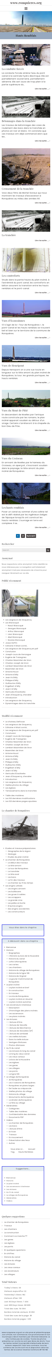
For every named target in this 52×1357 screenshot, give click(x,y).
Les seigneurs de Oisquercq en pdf (21, 648)
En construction (16, 990)
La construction (11, 1232)
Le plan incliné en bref (19, 987)
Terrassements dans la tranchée (21, 791)
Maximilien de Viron (14, 669)
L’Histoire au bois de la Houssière (24, 956)
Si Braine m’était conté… (16, 646)
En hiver (12, 1131)
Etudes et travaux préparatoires (20, 848)
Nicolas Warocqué (16, 640)
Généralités (11, 1106)
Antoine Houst (12, 672)
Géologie (12, 854)
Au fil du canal (13, 1048)
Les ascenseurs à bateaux (18, 1005)
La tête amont (14, 865)
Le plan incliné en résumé (21, 999)
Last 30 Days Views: (13, 1301)
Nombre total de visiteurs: (16, 1312)
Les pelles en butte (16, 903)
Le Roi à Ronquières (18, 961)
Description (14, 1008)
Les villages (14, 1068)
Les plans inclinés (17, 1016)
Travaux (13, 1134)
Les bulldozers (14, 891)
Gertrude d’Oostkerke (15, 692)
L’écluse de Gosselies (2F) (21, 1031)
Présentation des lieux (19, 1140)
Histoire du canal (17, 959)
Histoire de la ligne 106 (19, 973)
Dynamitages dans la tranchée (20, 703)
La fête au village (17, 1103)
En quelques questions (15, 1250)
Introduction (11, 697)
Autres (12, 1143)
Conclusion (10, 651)
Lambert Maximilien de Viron (18, 666)
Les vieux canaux (17, 1057)
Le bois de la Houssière (19, 1059)
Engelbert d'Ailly (12, 686)
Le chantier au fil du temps (20, 883)
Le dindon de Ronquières (20, 1100)
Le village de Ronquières (17, 1077)
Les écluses (11, 1019)
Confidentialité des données (22, 1114)
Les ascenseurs (16, 1013)
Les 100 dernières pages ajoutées (21, 801)
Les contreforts (11, 275)
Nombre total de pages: (15, 1319)
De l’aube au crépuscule (20, 1088)
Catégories (14, 1108)
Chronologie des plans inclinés (23, 1010)
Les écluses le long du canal (22, 1051)
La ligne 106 (14, 1074)
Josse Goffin (11, 643)
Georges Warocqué (17, 628)
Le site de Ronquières (19, 996)
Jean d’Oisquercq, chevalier (18, 695)
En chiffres (9, 1253)
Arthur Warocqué (16, 631)
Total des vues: (11, 1308)
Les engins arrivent (17, 888)
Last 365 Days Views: (14, 1305)
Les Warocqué (12, 623)
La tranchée (9, 235)
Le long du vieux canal (19, 1054)
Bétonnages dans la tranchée (19, 121)
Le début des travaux (18, 863)
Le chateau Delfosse (15, 721)
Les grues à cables (16, 894)
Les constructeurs (16, 912)
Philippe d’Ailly (11, 680)
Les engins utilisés (13, 886)
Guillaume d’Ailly (13, 683)
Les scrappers (14, 897)
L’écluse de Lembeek (18, 1033)
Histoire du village (17, 1094)
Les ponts (13, 1071)
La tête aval (13, 874)
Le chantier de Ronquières (17, 860)
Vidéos (9, 1120)
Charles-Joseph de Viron (17, 663)
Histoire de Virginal (17, 976)
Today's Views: (11, 1288)
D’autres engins (15, 906)
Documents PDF (16, 1117)
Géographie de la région (19, 851)
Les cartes (14, 964)
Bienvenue (11, 947)
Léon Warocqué (15, 634)
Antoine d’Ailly (11, 674)
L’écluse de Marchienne (20, 1028)
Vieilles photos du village (17, 785)
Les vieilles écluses (17, 1036)
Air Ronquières (15, 1080)
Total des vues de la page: (17, 1315)
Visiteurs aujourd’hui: (14, 1291)
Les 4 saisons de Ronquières (22, 1082)
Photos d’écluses (17, 1045)
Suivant (31, 535)
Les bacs (12, 877)
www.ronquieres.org (26, 2)
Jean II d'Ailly (11, 689)
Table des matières (14, 795)
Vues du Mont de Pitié (15, 410)
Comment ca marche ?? (15, 1236)
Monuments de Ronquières (21, 1097)
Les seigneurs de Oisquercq (18, 620)
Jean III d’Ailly (11, 677)
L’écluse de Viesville (18, 1025)
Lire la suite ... (42, 89)
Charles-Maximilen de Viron (18, 660)
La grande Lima (15, 900)
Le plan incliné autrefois (20, 1002)
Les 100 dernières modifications (20, 798)
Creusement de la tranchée (18, 188)
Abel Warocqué (15, 637)
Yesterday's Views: (13, 1294)
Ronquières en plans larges (21, 1085)
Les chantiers (15, 967)
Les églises (10, 788)
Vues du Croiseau (12, 458)
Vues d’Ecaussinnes (13, 320)
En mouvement (16, 1137)
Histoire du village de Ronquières (24, 970)
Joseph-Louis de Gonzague (18, 654)
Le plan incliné (13, 985)
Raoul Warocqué (15, 625)
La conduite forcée (13, 68)
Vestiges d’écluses (17, 1042)
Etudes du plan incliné (18, 857)
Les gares (13, 1065)
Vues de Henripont (13, 365)
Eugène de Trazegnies (15, 657)
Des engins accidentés (19, 909)
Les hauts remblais (13, 507)
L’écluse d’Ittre (15, 1022)
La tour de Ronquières (18, 868)
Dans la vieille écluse (18, 1039)
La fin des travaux (16, 880)
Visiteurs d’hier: (11, 1298)
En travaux (14, 993)
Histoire (9, 950)
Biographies (14, 953)
